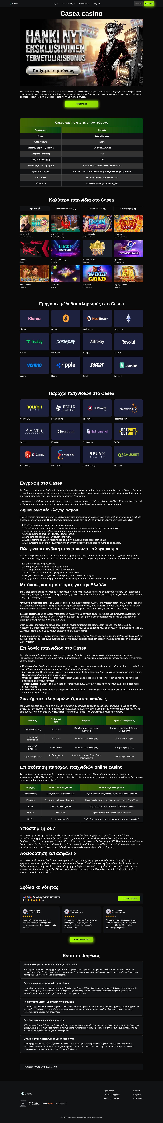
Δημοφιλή (33, 209)
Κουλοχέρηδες (126, 209)
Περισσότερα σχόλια (81, 939)
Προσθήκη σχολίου (129, 898)
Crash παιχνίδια (95, 209)
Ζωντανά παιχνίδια (64, 209)
